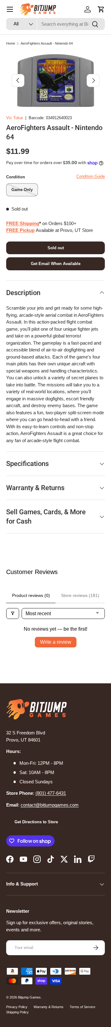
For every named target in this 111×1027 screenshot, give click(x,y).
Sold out (55, 248)
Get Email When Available (55, 263)
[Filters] (12, 613)
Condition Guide (90, 176)
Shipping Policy (17, 1012)
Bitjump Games (29, 997)
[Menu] (10, 9)
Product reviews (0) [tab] (31, 595)
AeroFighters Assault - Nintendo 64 (47, 43)
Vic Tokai (14, 117)
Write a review (55, 642)
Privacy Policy (16, 1007)
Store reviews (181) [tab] (80, 595)
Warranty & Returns (49, 1007)
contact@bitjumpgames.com (50, 804)
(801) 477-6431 (50, 793)
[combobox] (55, 24)
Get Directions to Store (36, 822)
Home (10, 43)
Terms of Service (82, 1007)
